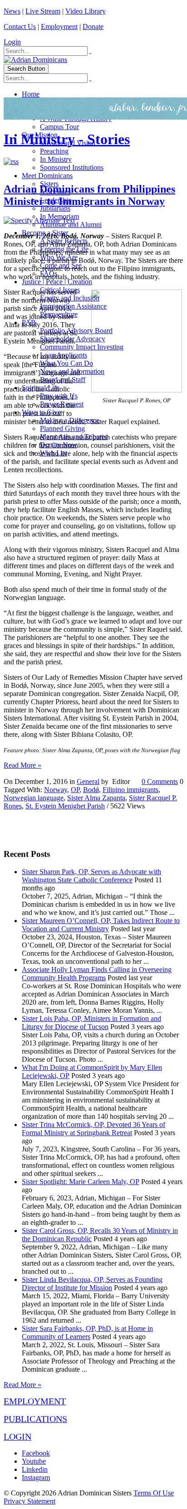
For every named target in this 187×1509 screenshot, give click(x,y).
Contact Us (20, 26)
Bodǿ (91, 789)
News (12, 11)
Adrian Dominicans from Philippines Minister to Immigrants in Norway (89, 195)
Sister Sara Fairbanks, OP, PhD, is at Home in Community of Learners (87, 1332)
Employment (59, 26)
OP (75, 789)
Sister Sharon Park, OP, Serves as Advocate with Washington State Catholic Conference (91, 876)
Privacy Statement (29, 1501)
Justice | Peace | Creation (57, 281)
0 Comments (160, 781)
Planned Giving (62, 428)
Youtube (34, 1461)
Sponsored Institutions (71, 167)
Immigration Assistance (73, 306)
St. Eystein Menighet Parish (65, 806)
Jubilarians (55, 208)
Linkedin (35, 1469)
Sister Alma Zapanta (96, 798)
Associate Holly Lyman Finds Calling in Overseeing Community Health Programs (97, 974)
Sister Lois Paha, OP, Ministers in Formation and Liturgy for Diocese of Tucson (91, 1022)
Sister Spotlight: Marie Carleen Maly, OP (80, 1181)
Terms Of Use (153, 1493)
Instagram (36, 1477)
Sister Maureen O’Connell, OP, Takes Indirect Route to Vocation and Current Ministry (101, 925)
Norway (55, 789)
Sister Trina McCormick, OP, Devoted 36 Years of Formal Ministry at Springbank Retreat (93, 1129)
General (88, 781)
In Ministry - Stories (67, 139)
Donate (93, 26)
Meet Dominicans (47, 175)
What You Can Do (66, 363)
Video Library (85, 11)
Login (12, 42)
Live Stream (42, 11)
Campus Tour (59, 127)
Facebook (36, 1453)
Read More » (22, 765)
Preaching (54, 151)
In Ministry (56, 159)
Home (30, 94)
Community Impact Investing (81, 347)
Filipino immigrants (130, 789)
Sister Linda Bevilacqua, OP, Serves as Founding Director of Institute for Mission (92, 1283)
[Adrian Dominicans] (35, 59)
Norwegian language (34, 798)
